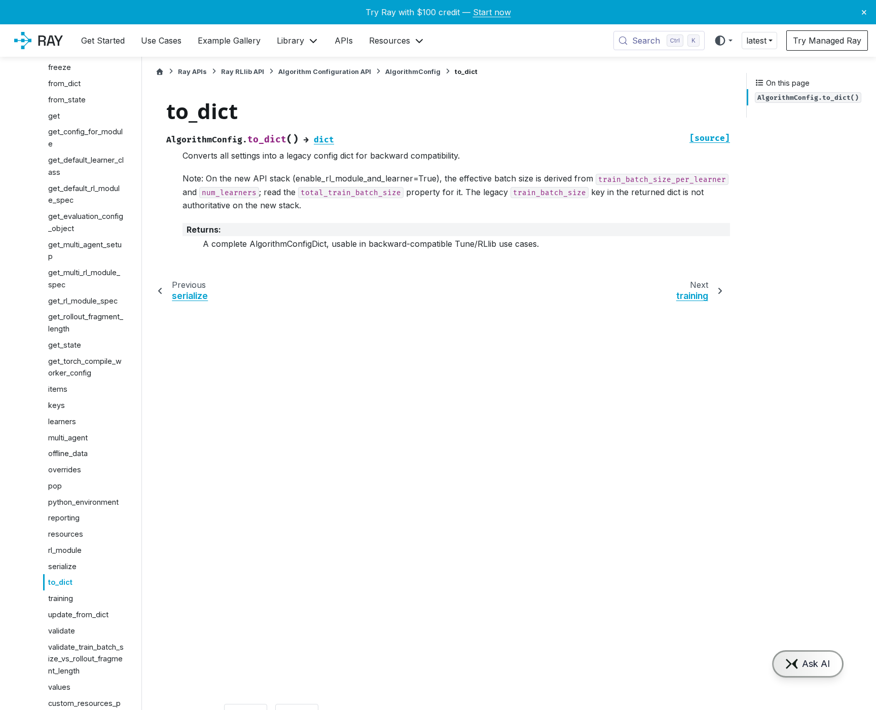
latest (756, 40)
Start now (492, 12)
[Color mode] (723, 40)
